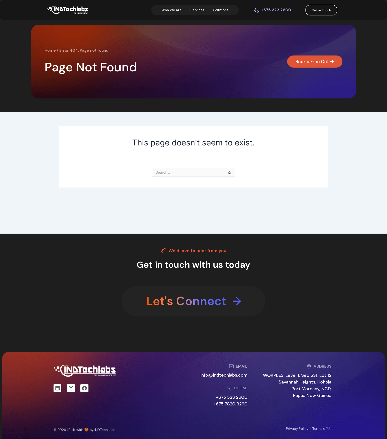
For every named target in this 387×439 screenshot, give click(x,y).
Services (197, 10)
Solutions (220, 10)
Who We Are (171, 10)
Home (50, 50)
